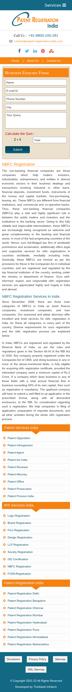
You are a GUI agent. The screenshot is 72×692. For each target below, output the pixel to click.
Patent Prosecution (20, 488)
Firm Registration (18, 530)
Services (53, 5)
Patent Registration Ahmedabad (28, 637)
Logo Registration (19, 515)
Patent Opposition (19, 438)
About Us (33, 60)
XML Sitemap (36, 669)
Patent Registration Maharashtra (28, 644)
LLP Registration (18, 544)
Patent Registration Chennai (25, 608)
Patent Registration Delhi (23, 593)
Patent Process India (21, 496)
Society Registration (20, 552)
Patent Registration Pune (23, 629)
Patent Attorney (17, 474)
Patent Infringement (20, 445)
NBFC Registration (19, 566)
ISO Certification (18, 559)
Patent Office (16, 481)
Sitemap (60, 659)
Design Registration (20, 537)
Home (15, 60)
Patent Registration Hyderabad (27, 622)
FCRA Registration (19, 573)
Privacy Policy (37, 659)
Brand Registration (19, 522)
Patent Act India (17, 459)
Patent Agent (16, 452)
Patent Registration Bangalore (27, 600)
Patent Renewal (18, 467)
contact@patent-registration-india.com (38, 41)
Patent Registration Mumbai (25, 615)
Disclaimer (13, 659)
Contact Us (54, 60)
